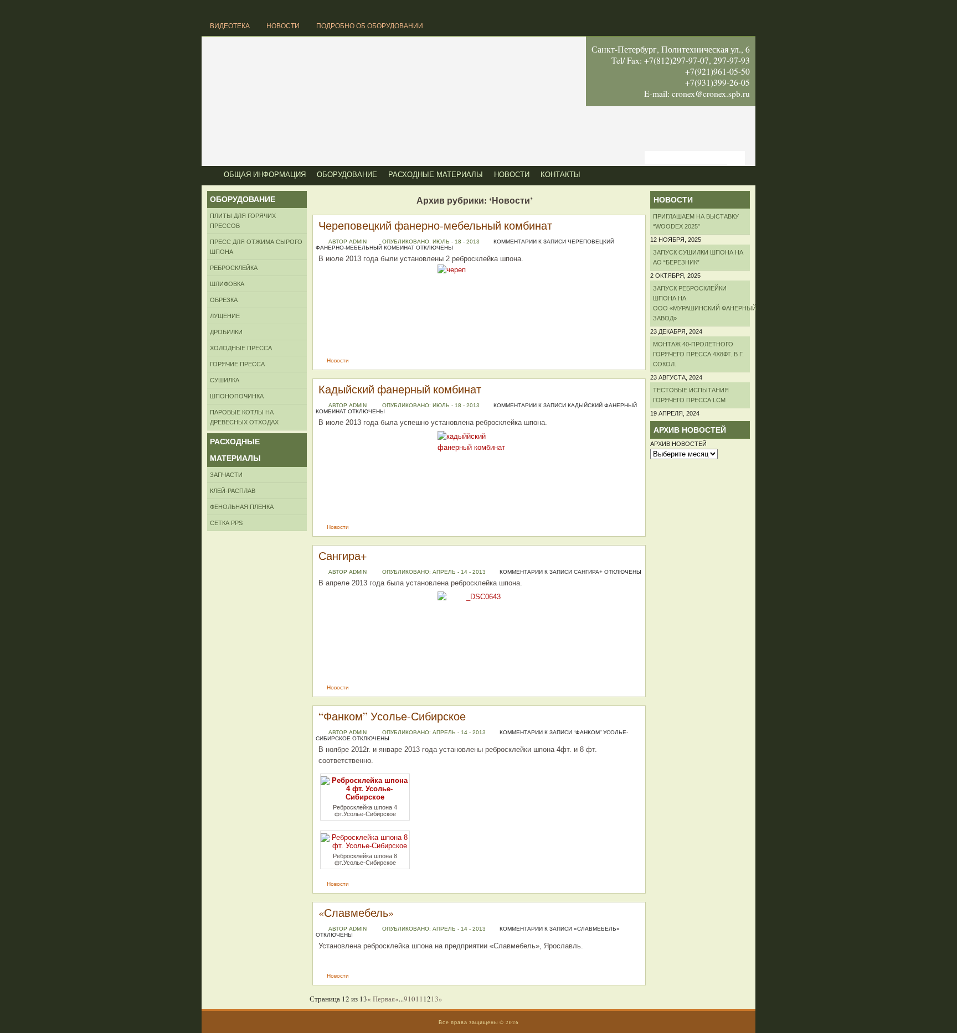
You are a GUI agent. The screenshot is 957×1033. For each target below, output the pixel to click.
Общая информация (265, 174)
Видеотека (230, 26)
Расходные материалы (435, 174)
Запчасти (226, 474)
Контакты (560, 174)
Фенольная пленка (242, 506)
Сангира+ (342, 555)
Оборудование (347, 174)
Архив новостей (678, 443)
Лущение (225, 316)
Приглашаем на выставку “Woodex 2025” (696, 221)
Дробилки (226, 332)
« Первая (381, 999)
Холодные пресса (241, 348)
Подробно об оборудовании (369, 26)
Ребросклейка (234, 267)
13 (435, 999)
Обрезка (224, 300)
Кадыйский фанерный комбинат (399, 389)
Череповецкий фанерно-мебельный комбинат (435, 225)
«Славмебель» (356, 912)
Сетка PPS (226, 523)
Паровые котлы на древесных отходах (244, 417)
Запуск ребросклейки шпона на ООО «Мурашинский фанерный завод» (701, 303)
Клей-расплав (232, 490)
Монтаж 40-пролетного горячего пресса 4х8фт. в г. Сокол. (698, 354)
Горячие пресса (237, 364)
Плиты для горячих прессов (243, 220)
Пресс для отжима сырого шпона (256, 246)
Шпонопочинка (237, 396)
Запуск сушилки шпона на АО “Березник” (698, 257)
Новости (283, 26)
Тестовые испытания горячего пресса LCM (691, 395)
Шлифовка (227, 284)
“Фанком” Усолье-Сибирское (392, 716)
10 (411, 999)
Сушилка (224, 380)
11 (419, 999)
